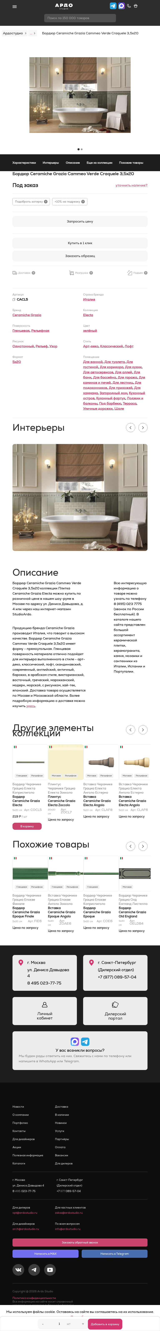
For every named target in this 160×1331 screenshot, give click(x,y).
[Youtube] (50, 1270)
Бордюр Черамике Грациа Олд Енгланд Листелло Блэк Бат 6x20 (133, 899)
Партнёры (62, 1139)
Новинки (61, 1123)
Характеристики (24, 163)
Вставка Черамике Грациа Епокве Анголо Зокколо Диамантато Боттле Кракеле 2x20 (62, 899)
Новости (18, 1106)
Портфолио (20, 1123)
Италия (89, 299)
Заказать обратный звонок (80, 1242)
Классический (111, 346)
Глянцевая (21, 330)
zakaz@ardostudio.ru (69, 1213)
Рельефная (40, 330)
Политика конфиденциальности (34, 1298)
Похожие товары (131, 163)
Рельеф (42, 346)
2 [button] (81, 149)
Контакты (19, 1131)
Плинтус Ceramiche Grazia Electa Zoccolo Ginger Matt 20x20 (61, 805)
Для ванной (93, 362)
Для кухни (133, 367)
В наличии (62, 1115)
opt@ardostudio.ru (24, 1213)
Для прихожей (120, 388)
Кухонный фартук (110, 398)
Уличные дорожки (98, 408)
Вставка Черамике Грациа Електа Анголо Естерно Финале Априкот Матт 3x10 (133, 788)
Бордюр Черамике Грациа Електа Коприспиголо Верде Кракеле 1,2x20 (26, 788)
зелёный (90, 330)
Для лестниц (122, 382)
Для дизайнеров (23, 1139)
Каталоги (18, 1163)
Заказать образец (80, 256)
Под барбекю (110, 403)
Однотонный (23, 346)
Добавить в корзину (105, 1324)
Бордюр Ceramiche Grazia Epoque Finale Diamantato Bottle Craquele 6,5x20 (26, 916)
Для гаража (127, 377)
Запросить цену (80, 221)
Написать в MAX (45, 1254)
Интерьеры (51, 163)
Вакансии (61, 1155)
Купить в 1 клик (80, 243)
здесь (30, 706)
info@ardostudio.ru (67, 1229)
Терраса (129, 403)
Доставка (61, 1106)
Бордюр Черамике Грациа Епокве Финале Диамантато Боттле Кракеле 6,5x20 (26, 899)
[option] (80, 95)
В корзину (27, 826)
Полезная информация (27, 1155)
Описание (73, 163)
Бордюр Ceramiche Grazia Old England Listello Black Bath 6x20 (133, 916)
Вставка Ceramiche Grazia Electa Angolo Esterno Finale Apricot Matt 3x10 (132, 805)
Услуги (59, 1131)
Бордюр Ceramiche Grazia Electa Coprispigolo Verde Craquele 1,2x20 (27, 805)
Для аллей (123, 372)
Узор (53, 346)
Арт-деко (91, 346)
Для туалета (114, 362)
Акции (16, 1147)
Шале (119, 408)
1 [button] (79, 149)
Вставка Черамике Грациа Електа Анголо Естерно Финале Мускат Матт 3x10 (97, 788)
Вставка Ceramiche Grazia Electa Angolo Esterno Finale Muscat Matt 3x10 (97, 805)
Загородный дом (113, 393)
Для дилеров (63, 1163)
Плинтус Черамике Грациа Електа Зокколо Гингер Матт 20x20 (61, 788)
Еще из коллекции (99, 163)
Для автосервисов (98, 372)
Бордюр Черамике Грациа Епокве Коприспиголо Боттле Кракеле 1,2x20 (97, 899)
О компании (20, 1115)
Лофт (129, 346)
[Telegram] (34, 1270)
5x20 (16, 362)
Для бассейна (104, 377)
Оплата (60, 1147)
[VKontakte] (18, 1270)
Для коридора (111, 367)
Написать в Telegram (114, 1254)
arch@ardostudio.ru (25, 1229)
